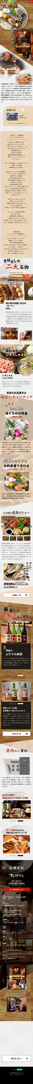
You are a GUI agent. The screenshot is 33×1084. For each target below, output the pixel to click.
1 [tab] (12, 675)
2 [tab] (20, 675)
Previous (2, 526)
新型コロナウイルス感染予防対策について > (18, 123)
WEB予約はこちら (17, 889)
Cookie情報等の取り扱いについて (16, 1072)
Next (31, 526)
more (20, 110)
